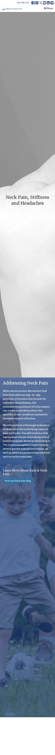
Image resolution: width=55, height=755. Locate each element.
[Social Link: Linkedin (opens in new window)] (48, 2)
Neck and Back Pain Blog (18, 481)
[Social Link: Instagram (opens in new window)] (36, 2)
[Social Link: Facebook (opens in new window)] (33, 2)
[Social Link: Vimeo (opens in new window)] (52, 2)
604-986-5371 (23, 3)
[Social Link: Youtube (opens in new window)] (44, 2)
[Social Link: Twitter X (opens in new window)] (40, 2)
